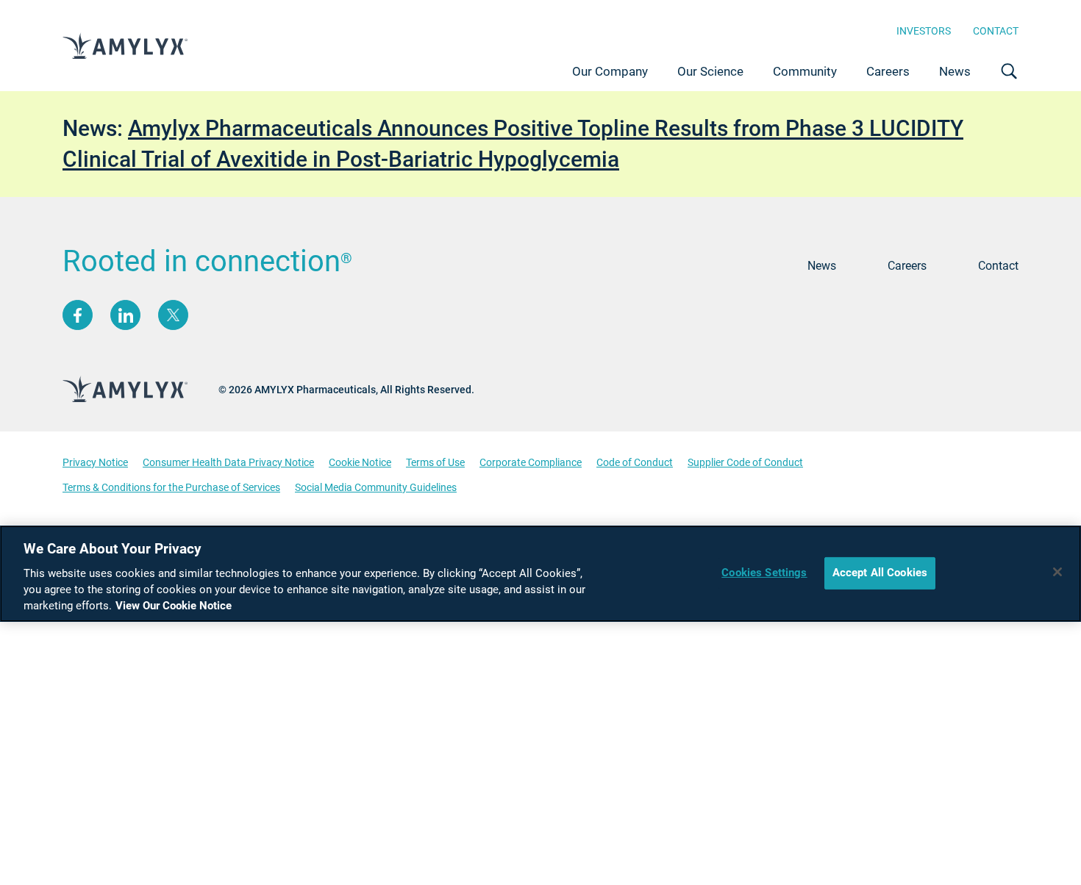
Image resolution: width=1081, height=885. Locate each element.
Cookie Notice (360, 462)
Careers (888, 71)
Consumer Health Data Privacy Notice (228, 462)
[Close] (1057, 572)
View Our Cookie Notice (173, 605)
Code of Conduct (634, 462)
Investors (923, 31)
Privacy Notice (95, 462)
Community (805, 71)
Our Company (610, 71)
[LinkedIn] (125, 315)
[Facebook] (78, 315)
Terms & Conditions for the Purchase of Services (171, 487)
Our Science (710, 71)
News (955, 71)
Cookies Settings (764, 572)
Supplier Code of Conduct (745, 462)
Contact (995, 31)
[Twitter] (173, 315)
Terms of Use (435, 462)
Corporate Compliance (530, 462)
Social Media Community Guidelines (376, 487)
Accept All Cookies (880, 572)
